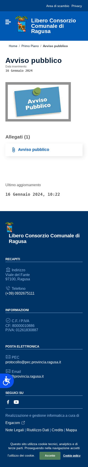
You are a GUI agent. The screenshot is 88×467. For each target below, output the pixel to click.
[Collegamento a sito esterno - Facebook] (8, 402)
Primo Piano (30, 46)
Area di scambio (57, 5)
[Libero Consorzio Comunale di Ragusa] (21, 24)
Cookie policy (72, 455)
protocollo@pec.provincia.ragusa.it (33, 362)
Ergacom (12, 423)
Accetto (50, 455)
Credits (57, 430)
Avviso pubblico (33, 149)
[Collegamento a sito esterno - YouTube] (16, 402)
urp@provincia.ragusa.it (24, 376)
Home (13, 46)
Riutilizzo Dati (38, 430)
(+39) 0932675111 (20, 293)
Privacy (77, 5)
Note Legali (14, 430)
